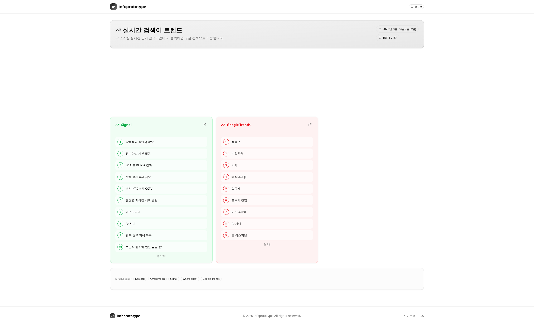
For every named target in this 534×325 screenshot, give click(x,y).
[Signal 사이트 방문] (204, 125)
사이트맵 (409, 316)
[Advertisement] (267, 82)
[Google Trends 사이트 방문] (310, 125)
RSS (421, 316)
